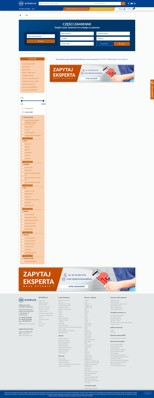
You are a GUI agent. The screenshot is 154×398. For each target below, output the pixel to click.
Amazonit (87, 304)
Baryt (86, 309)
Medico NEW (88, 355)
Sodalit (86, 348)
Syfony (60, 314)
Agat (85, 302)
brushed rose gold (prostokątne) (119, 360)
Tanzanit (86, 354)
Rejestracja (42, 300)
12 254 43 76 (104, 59)
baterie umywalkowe (64, 342)
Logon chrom (88, 323)
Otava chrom (88, 345)
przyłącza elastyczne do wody (118, 304)
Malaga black (88, 359)
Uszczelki (61, 321)
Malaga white (88, 366)
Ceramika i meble (90, 385)
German (86, 311)
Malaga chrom (88, 357)
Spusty (60, 313)
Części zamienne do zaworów (66, 330)
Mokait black (87, 334)
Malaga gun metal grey (90, 364)
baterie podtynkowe (64, 349)
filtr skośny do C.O (115, 317)
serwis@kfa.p (25, 333)
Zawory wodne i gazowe (118, 297)
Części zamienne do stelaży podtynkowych (70, 327)
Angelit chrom (88, 305)
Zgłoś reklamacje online (25, 335)
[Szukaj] (123, 3)
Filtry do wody (62, 329)
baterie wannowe (63, 338)
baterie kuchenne (63, 345)
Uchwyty (60, 316)
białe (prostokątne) (115, 364)
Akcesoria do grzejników (117, 315)
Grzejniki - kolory (115, 324)
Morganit (87, 330)
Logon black (87, 325)
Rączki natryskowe (63, 307)
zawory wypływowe (115, 305)
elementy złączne (115, 320)
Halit (85, 314)
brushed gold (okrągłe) (116, 346)
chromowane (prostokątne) (118, 355)
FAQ (33, 9)
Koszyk (130, 8)
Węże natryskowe (63, 318)
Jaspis (86, 316)
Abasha (86, 300)
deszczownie (62, 359)
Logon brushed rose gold (91, 380)
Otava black (87, 346)
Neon (86, 343)
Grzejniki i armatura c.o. (118, 312)
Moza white (87, 375)
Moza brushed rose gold (91, 371)
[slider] (22, 101)
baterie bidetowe (63, 344)
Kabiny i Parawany (116, 327)
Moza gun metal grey (90, 373)
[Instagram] (135, 3)
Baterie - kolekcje (90, 297)
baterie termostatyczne (65, 347)
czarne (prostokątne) (116, 358)
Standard (87, 352)
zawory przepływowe (116, 307)
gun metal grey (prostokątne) (118, 362)
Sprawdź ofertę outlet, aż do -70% (77, 9)
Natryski (61, 356)
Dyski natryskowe (63, 325)
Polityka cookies (43, 311)
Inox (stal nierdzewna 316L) (118, 365)
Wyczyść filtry (104, 44)
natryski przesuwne (63, 360)
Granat (86, 313)
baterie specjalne (63, 351)
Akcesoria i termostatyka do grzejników (121, 322)
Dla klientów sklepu (44, 309)
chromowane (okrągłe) (116, 344)
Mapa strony (42, 323)
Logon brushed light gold (91, 377)
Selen (86, 350)
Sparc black (87, 370)
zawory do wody (114, 300)
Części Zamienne (64, 297)
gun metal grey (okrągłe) (117, 351)
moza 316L (87, 382)
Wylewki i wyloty (63, 320)
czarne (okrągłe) (114, 347)
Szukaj (41, 41)
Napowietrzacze (62, 332)
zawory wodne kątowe (116, 309)
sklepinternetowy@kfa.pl (119, 59)
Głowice (60, 302)
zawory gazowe (114, 302)
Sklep (27, 15)
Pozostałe (61, 323)
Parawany (113, 332)
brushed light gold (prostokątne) (119, 356)
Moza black (87, 338)
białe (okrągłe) (114, 353)
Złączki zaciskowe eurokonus (118, 338)
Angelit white (88, 307)
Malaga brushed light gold (91, 361)
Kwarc (86, 320)
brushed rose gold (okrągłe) (118, 349)
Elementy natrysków (64, 300)
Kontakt (41, 325)
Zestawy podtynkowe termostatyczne (69, 364)
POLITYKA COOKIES (87, 395)
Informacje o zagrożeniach (46, 313)
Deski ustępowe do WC (91, 388)
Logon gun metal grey (90, 379)
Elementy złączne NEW (117, 335)
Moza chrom (87, 336)
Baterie (60, 335)
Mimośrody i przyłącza (64, 304)
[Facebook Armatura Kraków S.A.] (128, 3)
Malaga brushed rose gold (91, 362)
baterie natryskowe (63, 340)
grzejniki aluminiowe (115, 319)
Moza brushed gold (89, 339)
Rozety (60, 311)
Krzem (86, 318)
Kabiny (112, 330)
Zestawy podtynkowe (64, 366)
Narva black (87, 341)
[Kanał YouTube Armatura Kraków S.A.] (132, 3)
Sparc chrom (87, 368)
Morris (86, 327)
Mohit (86, 329)
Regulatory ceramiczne (64, 309)
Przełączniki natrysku (64, 305)
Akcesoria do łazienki (117, 341)
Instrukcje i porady (44, 319)
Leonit (86, 321)
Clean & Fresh (62, 352)
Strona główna (24, 9)
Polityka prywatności (44, 307)
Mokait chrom (88, 332)
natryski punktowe (63, 362)
